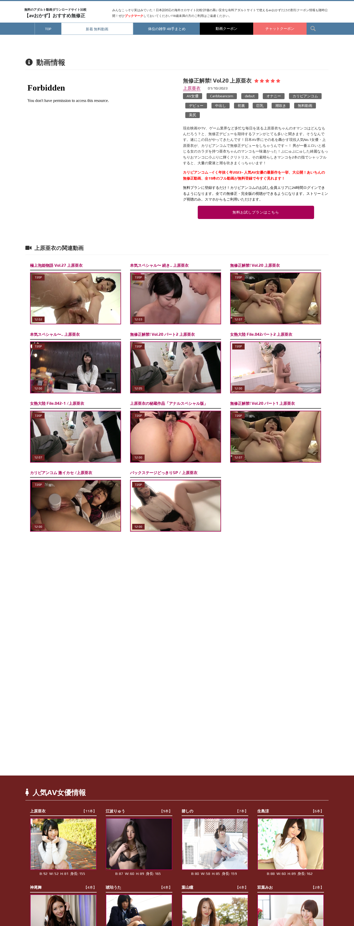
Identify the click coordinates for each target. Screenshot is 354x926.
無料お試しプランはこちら (255, 212)
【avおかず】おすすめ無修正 (55, 13)
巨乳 (260, 106)
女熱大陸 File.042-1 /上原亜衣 (57, 403)
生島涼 (290, 811)
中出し (220, 106)
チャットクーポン (279, 28)
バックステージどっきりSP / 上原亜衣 (163, 472)
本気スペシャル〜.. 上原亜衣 (55, 334)
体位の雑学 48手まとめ (167, 29)
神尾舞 (63, 887)
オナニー (273, 96)
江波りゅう (139, 811)
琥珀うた (139, 887)
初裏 (241, 106)
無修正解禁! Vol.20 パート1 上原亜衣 (262, 403)
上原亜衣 (192, 88)
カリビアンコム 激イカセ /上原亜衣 (61, 472)
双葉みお (290, 887)
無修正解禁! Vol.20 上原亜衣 (255, 265)
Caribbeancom (221, 96)
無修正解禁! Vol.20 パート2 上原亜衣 (162, 334)
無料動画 (305, 106)
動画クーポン (226, 28)
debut (250, 96)
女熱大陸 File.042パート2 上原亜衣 (261, 334)
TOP (48, 29)
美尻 (192, 115)
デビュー (196, 106)
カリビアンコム (305, 96)
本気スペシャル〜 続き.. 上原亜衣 (159, 265)
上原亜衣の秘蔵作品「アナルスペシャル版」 (169, 403)
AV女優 (193, 96)
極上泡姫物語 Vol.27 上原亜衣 (56, 265)
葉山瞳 (215, 887)
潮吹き (280, 106)
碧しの (215, 811)
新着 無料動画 (97, 29)
